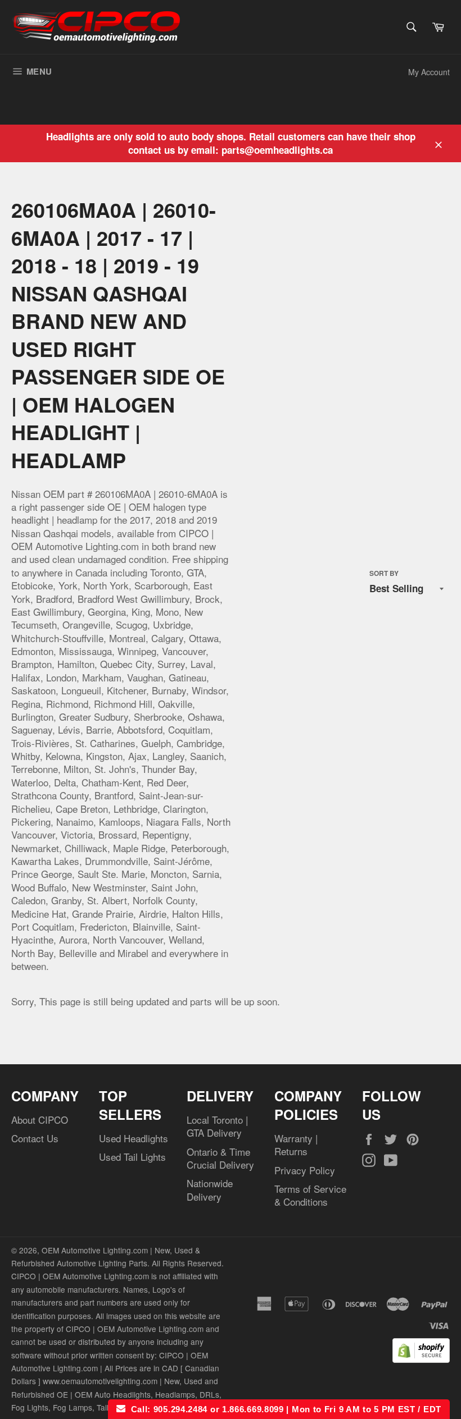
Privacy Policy (304, 1170)
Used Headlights (133, 1138)
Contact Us (34, 1138)
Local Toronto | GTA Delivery (217, 1126)
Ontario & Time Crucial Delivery (220, 1158)
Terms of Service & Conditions (310, 1195)
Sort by (384, 573)
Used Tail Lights (132, 1157)
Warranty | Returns (296, 1144)
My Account (429, 71)
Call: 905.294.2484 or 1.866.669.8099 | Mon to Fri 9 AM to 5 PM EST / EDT (283, 1409)
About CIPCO (39, 1120)
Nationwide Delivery (210, 1189)
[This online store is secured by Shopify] (421, 1359)
